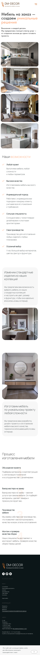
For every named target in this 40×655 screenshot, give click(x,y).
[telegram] (3, 574)
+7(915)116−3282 (6, 625)
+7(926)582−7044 (6, 623)
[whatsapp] (7, 574)
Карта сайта (5, 598)
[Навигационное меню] (36, 4)
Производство (5, 591)
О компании (5, 586)
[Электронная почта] (10, 574)
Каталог (4, 590)
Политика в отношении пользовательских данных (14, 611)
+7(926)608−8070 (6, 627)
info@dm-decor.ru (10, 620)
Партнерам (5, 593)
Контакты (4, 595)
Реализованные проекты (8, 588)
